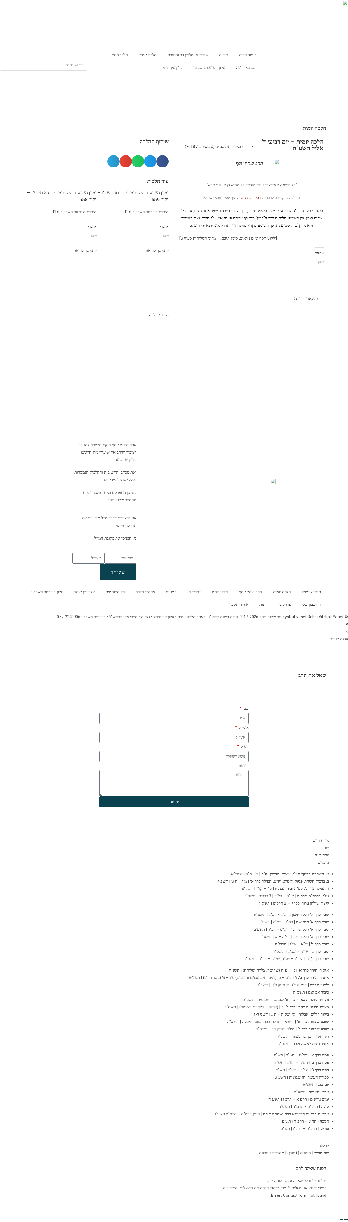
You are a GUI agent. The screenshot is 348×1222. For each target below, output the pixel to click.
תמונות (171, 591)
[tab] (174, 840)
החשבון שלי (311, 604)
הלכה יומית (148, 55)
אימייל (243, 727)
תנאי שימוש (311, 591)
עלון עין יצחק (172, 67)
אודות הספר (238, 604)
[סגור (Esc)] (331, 1212)
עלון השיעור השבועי (209, 67)
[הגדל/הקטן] (346, 1212)
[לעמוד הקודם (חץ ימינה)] (346, 1219)
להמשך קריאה (157, 250)
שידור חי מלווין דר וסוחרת (187, 55)
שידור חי (194, 591)
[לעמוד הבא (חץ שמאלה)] (341, 1219)
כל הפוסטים (115, 591)
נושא (244, 746)
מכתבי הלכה (246, 67)
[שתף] (336, 1212)
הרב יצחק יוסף (250, 591)
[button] (43, 56)
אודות (223, 55)
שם (245, 708)
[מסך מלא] (341, 1212)
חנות (263, 604)
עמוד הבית (247, 55)
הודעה (244, 765)
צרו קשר (284, 604)
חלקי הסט (120, 55)
